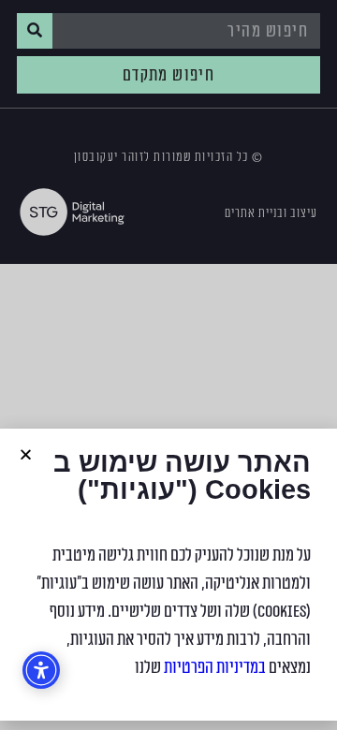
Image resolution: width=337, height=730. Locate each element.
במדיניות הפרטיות (215, 667)
